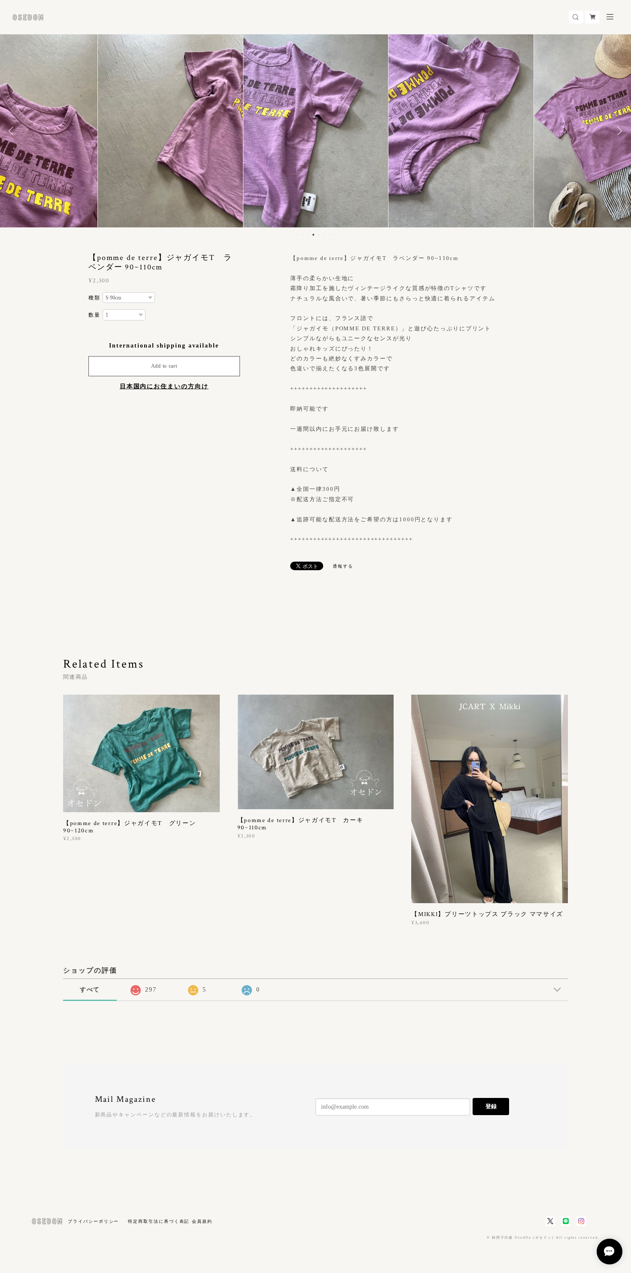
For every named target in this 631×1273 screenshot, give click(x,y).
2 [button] (302, 235)
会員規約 (202, 1221)
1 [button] (296, 235)
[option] (170, 130)
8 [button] (336, 235)
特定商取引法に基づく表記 (158, 1221)
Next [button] (618, 131)
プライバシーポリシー (93, 1221)
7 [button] (330, 235)
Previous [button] (13, 131)
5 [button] (319, 235)
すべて (90, 989)
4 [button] (313, 235)
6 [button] (324, 235)
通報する (343, 566)
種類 (94, 298)
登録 (491, 1106)
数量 (94, 315)
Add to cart (164, 366)
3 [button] (308, 235)
